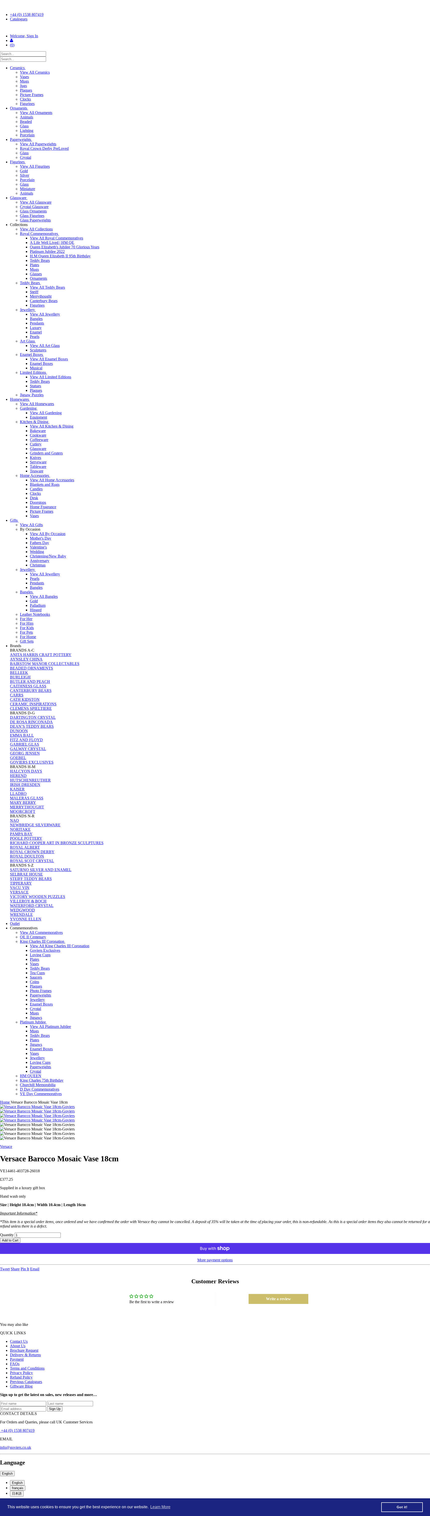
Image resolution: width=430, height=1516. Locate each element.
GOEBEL (18, 758)
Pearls (34, 337)
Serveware (38, 462)
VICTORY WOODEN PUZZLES (37, 897)
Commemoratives (24, 928)
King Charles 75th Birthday (41, 1080)
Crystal (25, 157)
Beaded (26, 121)
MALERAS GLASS (26, 798)
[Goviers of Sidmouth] (215, 27)
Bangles (36, 319)
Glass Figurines (32, 216)
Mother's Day (40, 538)
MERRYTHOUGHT (27, 807)
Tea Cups (37, 973)
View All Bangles (44, 596)
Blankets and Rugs (44, 484)
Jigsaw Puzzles (32, 395)
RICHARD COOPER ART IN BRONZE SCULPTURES (57, 843)
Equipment (38, 417)
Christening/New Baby (48, 556)
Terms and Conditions (27, 1368)
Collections (19, 225)
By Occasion (30, 529)
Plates (34, 265)
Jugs (23, 86)
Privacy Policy (21, 1373)
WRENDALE (21, 914)
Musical (36, 368)
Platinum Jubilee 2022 (47, 251)
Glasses (36, 274)
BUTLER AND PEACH (30, 681)
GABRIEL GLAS (24, 744)
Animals (26, 117)
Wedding (37, 552)
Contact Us (19, 1341)
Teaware (36, 471)
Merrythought (41, 296)
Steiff (34, 292)
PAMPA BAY (21, 834)
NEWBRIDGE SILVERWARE (35, 825)
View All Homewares (37, 404)
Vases (24, 77)
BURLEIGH (20, 677)
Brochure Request (24, 1350)
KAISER (17, 789)
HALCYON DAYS (26, 771)
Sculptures (38, 350)
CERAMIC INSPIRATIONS (33, 704)
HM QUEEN (30, 1076)
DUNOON (19, 731)
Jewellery (28, 310)
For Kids (27, 628)
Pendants (37, 323)
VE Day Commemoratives (41, 1094)
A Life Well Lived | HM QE (52, 242)
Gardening (29, 408)
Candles (36, 489)
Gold (24, 171)
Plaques (26, 90)
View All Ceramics (35, 72)
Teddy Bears (40, 260)
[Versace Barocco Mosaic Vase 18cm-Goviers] (215, 1107)
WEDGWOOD (22, 910)
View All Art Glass (45, 345)
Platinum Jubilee (33, 1022)
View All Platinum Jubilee (50, 1026)
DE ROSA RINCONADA (31, 722)
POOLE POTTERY (26, 838)
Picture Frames (31, 95)
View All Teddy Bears (47, 287)
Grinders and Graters (46, 453)
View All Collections (36, 229)
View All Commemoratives (41, 932)
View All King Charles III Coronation (59, 946)
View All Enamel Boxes (49, 359)
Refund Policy (21, 1377)
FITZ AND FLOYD (26, 740)
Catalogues (18, 19)
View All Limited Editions (50, 377)
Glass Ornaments (33, 211)
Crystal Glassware (34, 207)
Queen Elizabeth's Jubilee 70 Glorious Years (64, 247)
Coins (34, 982)
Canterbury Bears (43, 301)
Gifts (14, 520)
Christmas (38, 565)
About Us (17, 1346)
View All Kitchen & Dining (51, 426)
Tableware (38, 466)
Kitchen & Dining (34, 422)
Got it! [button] (402, 1507)
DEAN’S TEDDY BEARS (32, 726)
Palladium (38, 605)
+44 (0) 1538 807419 (27, 14)
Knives (35, 457)
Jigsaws (36, 1017)
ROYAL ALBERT (25, 847)
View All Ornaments (36, 113)
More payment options (215, 1260)
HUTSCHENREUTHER (30, 780)
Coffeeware (39, 440)
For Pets (26, 632)
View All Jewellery (45, 314)
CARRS (16, 695)
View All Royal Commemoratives (56, 238)
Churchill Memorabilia (37, 1085)
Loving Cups (40, 955)
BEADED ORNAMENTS (31, 668)
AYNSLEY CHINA (26, 659)
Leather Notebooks (35, 614)
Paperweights (21, 139)
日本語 (17, 1493)
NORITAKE (20, 829)
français (17, 1488)
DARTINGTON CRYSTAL (33, 717)
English (7, 1473)
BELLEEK (19, 673)
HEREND (18, 776)
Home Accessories (35, 475)
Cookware (38, 435)
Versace (6, 1146)
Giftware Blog (21, 1386)
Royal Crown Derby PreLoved (44, 148)
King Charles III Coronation (42, 941)
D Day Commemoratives (39, 1089)
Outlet (15, 923)
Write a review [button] (278, 1299)
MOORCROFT (22, 811)
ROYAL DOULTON (27, 856)
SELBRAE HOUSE (26, 874)
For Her (26, 619)
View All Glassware (36, 202)
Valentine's (38, 547)
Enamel (36, 332)
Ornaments (19, 108)
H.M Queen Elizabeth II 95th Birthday (60, 256)
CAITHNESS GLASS (28, 686)
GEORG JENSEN (25, 753)
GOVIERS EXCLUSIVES (32, 762)
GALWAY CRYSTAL (28, 749)
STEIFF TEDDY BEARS (31, 879)
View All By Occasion (47, 534)
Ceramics (18, 68)
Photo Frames (41, 991)
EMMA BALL (22, 735)
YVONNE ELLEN (25, 919)
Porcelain (27, 135)
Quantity (7, 1235)
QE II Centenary (33, 937)
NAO (14, 820)
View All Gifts (31, 525)
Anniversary (39, 561)
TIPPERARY (21, 883)
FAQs (14, 1364)
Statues (35, 386)
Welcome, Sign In (24, 36)
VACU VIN (19, 888)
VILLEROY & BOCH (28, 901)
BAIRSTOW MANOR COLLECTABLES (44, 664)
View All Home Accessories (52, 480)
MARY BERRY (23, 802)
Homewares (20, 399)
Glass (24, 126)
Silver (24, 175)
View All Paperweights (38, 144)
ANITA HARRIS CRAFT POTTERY (40, 655)
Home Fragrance (43, 507)
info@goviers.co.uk (15, 1447)
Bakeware (38, 431)
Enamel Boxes (32, 354)
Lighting (26, 130)
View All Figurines (35, 166)
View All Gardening (46, 413)
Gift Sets (27, 641)
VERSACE (19, 892)
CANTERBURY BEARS (31, 690)
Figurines (27, 104)
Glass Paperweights (35, 220)
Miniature (27, 189)
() (12, 45)
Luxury (36, 328)
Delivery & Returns (25, 1355)
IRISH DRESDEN (25, 785)
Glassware (18, 198)
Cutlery (36, 444)
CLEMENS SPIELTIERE (31, 708)
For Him (26, 623)
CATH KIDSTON (25, 699)
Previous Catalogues (26, 1382)
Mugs (24, 81)
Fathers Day (39, 543)
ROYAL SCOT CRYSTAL (32, 861)
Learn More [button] (160, 1507)
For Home (28, 637)
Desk (34, 498)
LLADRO (18, 793)
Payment (17, 1359)
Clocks (25, 99)
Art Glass (28, 341)
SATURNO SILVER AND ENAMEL (40, 870)
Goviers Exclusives (45, 950)
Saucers (36, 977)
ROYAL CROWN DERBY (32, 852)
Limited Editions (33, 372)
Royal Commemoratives (39, 233)
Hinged (36, 610)
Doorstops (38, 502)
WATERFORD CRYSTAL (32, 905)
